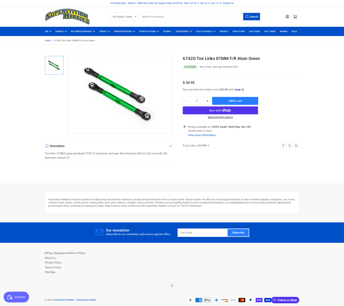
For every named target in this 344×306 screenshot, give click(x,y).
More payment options (220, 117)
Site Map (50, 272)
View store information (202, 135)
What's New (239, 31)
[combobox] (199, 16)
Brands (284, 31)
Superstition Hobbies (63, 299)
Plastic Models (204, 31)
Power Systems (147, 31)
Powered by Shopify (86, 299)
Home (48, 40)
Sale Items (254, 31)
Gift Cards (270, 31)
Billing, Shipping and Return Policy (65, 253)
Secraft (167, 31)
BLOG (294, 31)
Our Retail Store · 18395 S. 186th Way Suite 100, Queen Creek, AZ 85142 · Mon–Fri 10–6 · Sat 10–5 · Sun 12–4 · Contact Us (172, 3)
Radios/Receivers (123, 31)
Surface (59, 31)
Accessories (182, 31)
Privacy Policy (53, 262)
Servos (103, 31)
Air (46, 31)
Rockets (224, 31)
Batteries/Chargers (81, 31)
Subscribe (238, 232)
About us (50, 258)
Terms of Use (53, 267)
